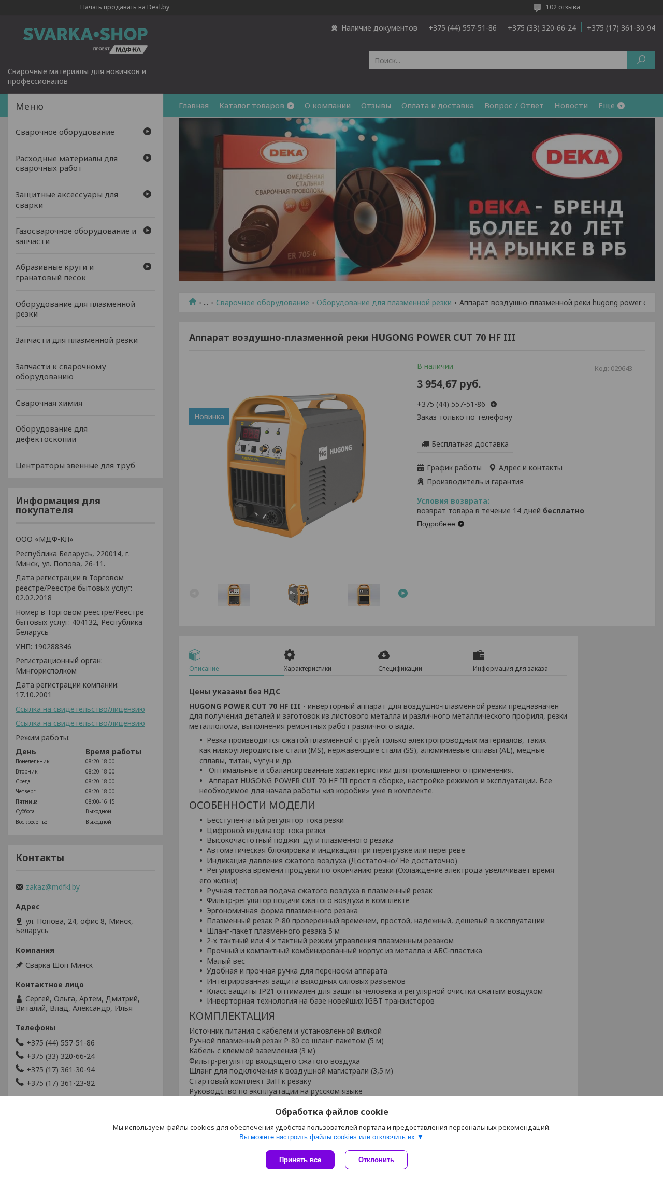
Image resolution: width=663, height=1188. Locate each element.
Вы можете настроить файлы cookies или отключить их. (328, 1137)
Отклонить (376, 1160)
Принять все (300, 1160)
